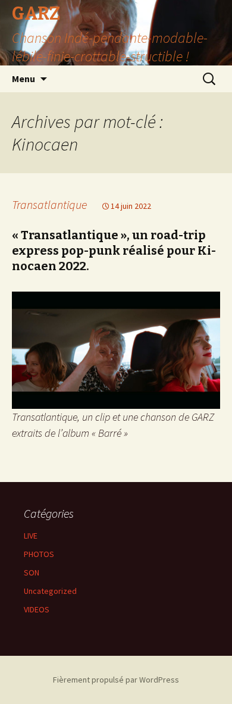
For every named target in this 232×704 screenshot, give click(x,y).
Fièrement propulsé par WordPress (116, 679)
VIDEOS (36, 609)
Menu (23, 79)
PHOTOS (39, 554)
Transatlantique (49, 204)
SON (31, 572)
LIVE (30, 535)
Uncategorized (50, 591)
